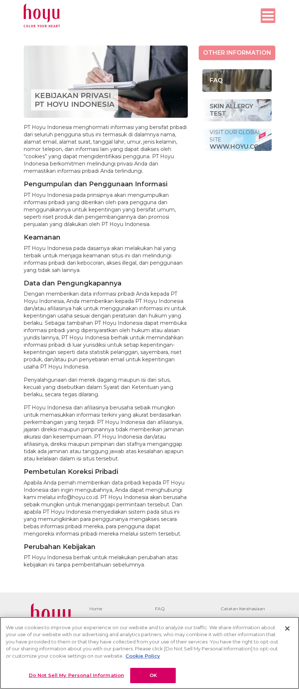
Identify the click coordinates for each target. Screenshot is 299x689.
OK (153, 675)
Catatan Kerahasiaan (243, 608)
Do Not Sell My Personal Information (76, 675)
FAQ (160, 608)
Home (95, 608)
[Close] (287, 628)
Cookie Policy (142, 656)
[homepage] (42, 15)
